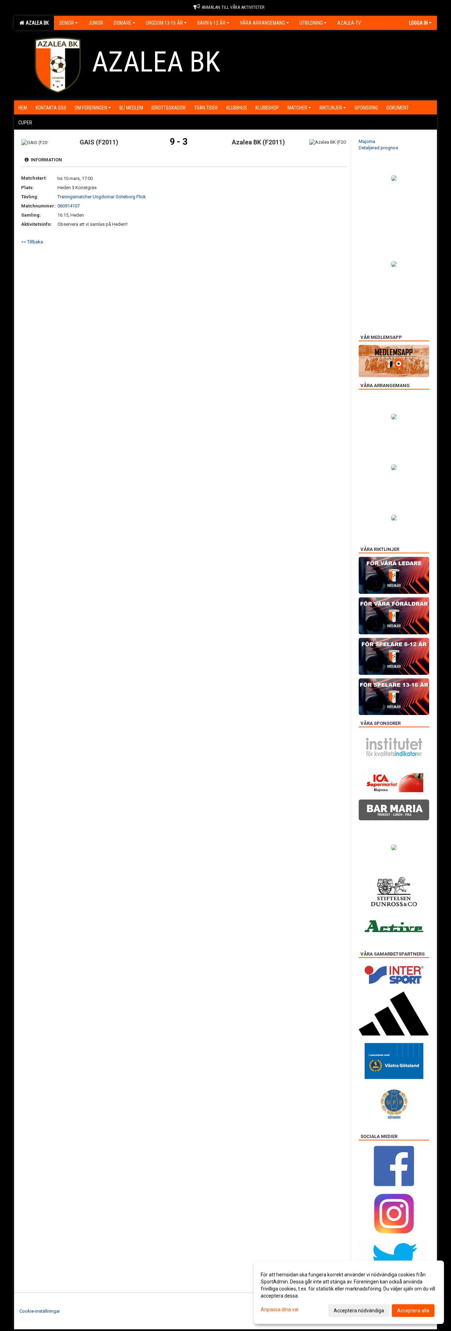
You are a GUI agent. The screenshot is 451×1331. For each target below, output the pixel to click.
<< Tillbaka (32, 241)
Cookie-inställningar (39, 1311)
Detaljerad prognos (378, 147)
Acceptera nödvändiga (359, 1310)
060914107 (68, 206)
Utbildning (311, 23)
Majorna (367, 141)
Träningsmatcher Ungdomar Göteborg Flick (101, 196)
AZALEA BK (36, 23)
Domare (122, 23)
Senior (66, 23)
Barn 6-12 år (211, 23)
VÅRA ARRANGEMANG (262, 23)
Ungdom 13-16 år (164, 23)
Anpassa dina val (279, 1309)
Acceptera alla (413, 1310)
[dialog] (349, 1292)
